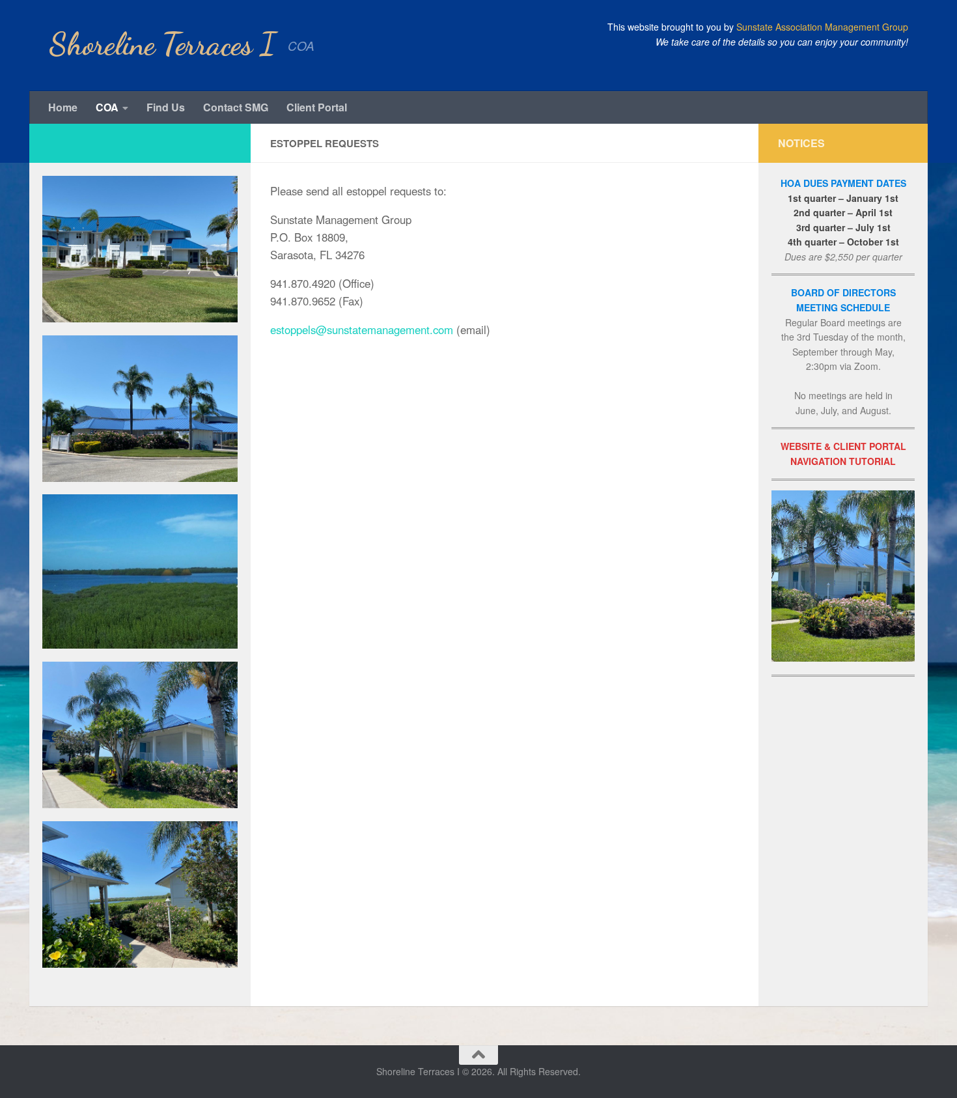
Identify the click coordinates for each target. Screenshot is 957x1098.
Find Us (165, 107)
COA (107, 107)
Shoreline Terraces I (162, 44)
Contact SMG (235, 107)
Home (62, 107)
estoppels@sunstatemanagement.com (361, 329)
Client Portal (316, 107)
